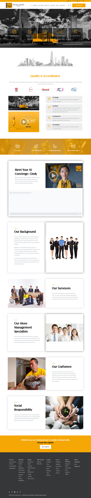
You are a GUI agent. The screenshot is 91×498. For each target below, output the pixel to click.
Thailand (58, 470)
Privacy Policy (25, 495)
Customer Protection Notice (40, 495)
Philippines (58, 461)
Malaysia (48, 475)
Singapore (58, 464)
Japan (47, 472)
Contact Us (69, 0)
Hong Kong (48, 466)
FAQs (66, 470)
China (47, 464)
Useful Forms (68, 467)
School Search (21, 472)
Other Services (31, 478)
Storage (29, 474)
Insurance (30, 476)
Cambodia (48, 461)
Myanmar (58, 459)
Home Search (21, 470)
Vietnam (57, 472)
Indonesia (48, 470)
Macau (47, 468)
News (75, 464)
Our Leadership (12, 466)
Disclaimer (31, 495)
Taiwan (57, 468)
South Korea (58, 466)
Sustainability (12, 468)
